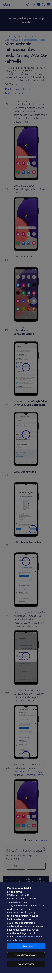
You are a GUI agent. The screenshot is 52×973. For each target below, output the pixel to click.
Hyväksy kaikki (26, 946)
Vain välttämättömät (26, 955)
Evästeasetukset (26, 964)
